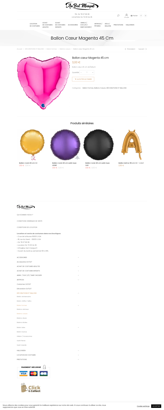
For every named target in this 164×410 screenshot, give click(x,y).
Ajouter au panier (84, 79)
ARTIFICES (20, 280)
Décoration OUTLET (24, 289)
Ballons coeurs (65, 49)
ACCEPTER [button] (156, 406)
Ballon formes (52, 49)
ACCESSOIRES (73, 25)
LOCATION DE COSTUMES (35, 25)
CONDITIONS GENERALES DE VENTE (29, 221)
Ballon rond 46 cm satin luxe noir (97, 164)
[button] (118, 15)
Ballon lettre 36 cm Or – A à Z (131, 163)
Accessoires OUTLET (24, 262)
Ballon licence (22, 332)
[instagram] (145, 15)
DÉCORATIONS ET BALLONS (34, 49)
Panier (135, 16)
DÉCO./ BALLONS (108, 25)
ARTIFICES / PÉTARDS (98, 25)
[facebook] (141, 15)
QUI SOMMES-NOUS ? (25, 215)
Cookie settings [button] (143, 406)
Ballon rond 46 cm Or (28, 163)
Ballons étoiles (22, 322)
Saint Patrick (21, 341)
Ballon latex (21, 327)
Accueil (19, 49)
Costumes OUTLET (24, 284)
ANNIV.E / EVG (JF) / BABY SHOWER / (86, 25)
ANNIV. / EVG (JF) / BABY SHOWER (29, 275)
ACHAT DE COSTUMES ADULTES (48, 25)
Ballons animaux (23, 309)
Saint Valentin (22, 345)
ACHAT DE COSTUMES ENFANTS (60, 25)
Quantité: (75, 72)
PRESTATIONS (118, 25)
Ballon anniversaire (24, 296)
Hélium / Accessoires (24, 336)
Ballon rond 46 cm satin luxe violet (64, 164)
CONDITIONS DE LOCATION (27, 227)
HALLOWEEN (130, 25)
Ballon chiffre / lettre (24, 301)
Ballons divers (22, 318)
